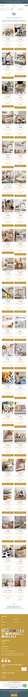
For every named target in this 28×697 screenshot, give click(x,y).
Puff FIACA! (20, 501)
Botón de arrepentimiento (14, 687)
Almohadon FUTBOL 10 (20, 37)
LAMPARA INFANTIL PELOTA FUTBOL (20, 386)
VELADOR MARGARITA (20, 271)
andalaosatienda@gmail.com (8, 651)
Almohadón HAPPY (20, 472)
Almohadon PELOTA (7, 385)
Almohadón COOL (8, 472)
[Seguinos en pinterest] (9, 661)
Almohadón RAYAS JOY (8, 415)
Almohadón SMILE (8, 443)
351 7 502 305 (5, 648)
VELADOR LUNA (7, 300)
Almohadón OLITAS (7, 242)
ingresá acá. (22, 686)
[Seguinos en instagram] (2, 661)
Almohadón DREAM (7, 271)
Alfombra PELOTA (8, 558)
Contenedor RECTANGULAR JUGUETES (20, 213)
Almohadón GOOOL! (7, 94)
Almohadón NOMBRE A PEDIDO (8, 37)
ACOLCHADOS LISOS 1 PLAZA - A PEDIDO (8, 213)
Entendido (14, 695)
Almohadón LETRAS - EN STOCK (20, 415)
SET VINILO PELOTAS (8, 66)
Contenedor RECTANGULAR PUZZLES (7, 125)
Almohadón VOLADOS (7, 501)
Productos (16, 619)
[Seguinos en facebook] (6, 661)
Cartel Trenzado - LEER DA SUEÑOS (20, 357)
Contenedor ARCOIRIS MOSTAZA (20, 529)
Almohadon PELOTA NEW (20, 66)
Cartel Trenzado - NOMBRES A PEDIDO (8, 357)
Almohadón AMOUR (20, 242)
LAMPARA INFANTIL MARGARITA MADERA (20, 588)
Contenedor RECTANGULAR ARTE (20, 184)
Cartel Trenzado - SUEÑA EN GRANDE (8, 329)
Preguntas (3, 622)
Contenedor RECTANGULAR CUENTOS (20, 125)
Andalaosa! (16, 622)
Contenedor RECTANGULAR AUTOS (20, 559)
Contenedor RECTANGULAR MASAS (20, 95)
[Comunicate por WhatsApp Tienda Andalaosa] (25, 685)
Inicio (2, 619)
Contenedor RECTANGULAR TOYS (20, 154)
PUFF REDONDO (7, 529)
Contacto (3, 625)
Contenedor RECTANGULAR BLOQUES (7, 155)
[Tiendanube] (14, 682)
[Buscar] (11, 9)
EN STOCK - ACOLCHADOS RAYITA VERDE (8, 185)
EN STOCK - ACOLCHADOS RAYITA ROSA (8, 588)
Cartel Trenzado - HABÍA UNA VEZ (20, 329)
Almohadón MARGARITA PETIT (20, 443)
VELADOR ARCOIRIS (20, 300)
